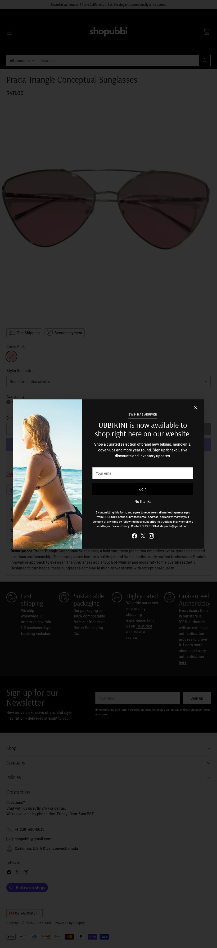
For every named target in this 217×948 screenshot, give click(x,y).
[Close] (196, 408)
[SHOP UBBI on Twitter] (143, 537)
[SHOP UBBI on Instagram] (151, 537)
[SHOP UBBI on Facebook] (134, 537)
